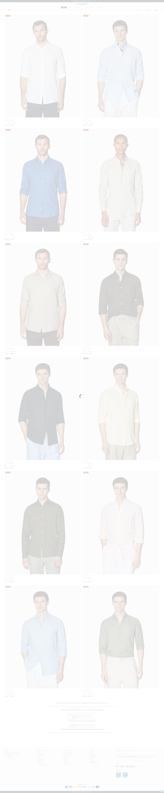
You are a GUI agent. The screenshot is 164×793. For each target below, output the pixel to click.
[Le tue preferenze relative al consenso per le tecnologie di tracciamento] (162, 791)
